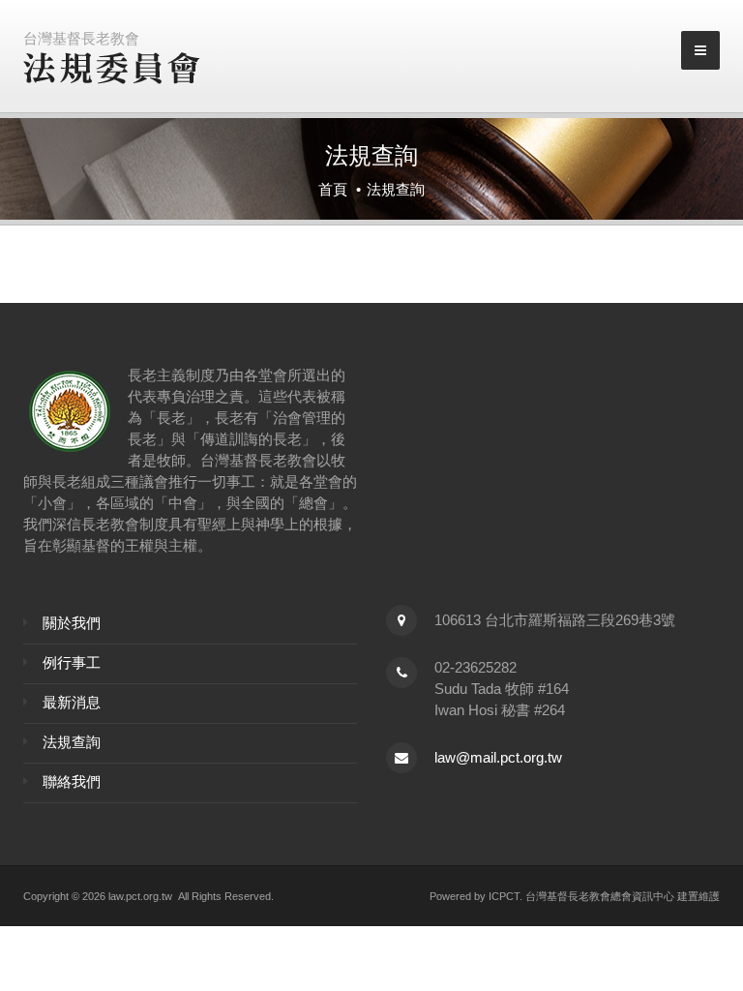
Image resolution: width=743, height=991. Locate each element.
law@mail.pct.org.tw (498, 757)
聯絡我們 (72, 781)
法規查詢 (72, 742)
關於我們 (72, 623)
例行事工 (72, 662)
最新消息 (72, 702)
